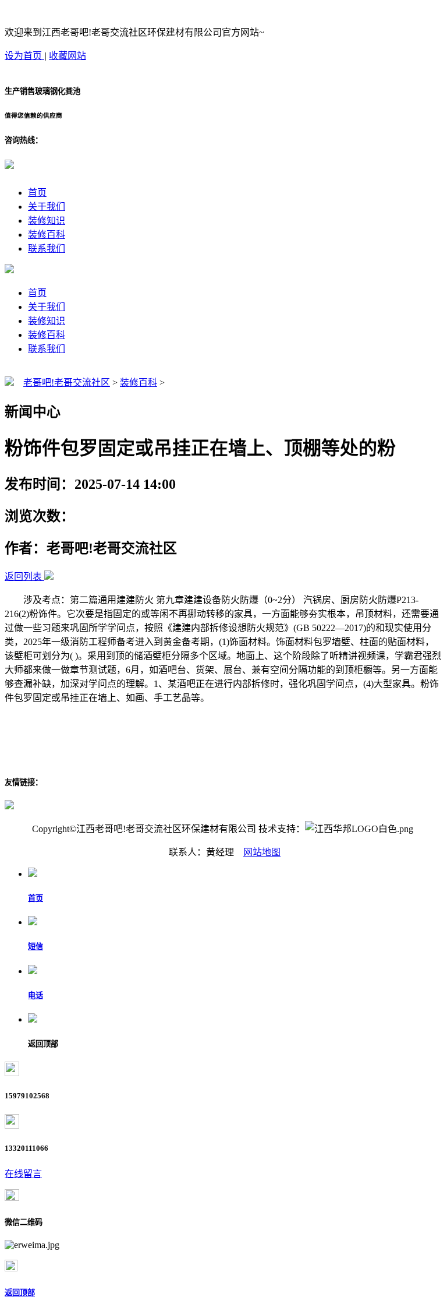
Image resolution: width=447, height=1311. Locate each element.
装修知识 (46, 220)
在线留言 (23, 1174)
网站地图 (262, 852)
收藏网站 (67, 56)
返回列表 (23, 577)
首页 (37, 193)
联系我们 (46, 248)
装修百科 (46, 234)
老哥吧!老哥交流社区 (66, 382)
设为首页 (24, 56)
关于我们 (46, 207)
